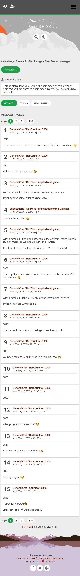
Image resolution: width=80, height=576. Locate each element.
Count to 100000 (38, 487)
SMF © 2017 (36, 558)
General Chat (17, 129)
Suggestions (17, 208)
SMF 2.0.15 (22, 558)
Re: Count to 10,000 (36, 129)
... (26, 121)
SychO (51, 561)
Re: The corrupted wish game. (43, 182)
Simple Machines (53, 558)
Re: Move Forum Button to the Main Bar (47, 208)
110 (31, 121)
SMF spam (27, 526)
